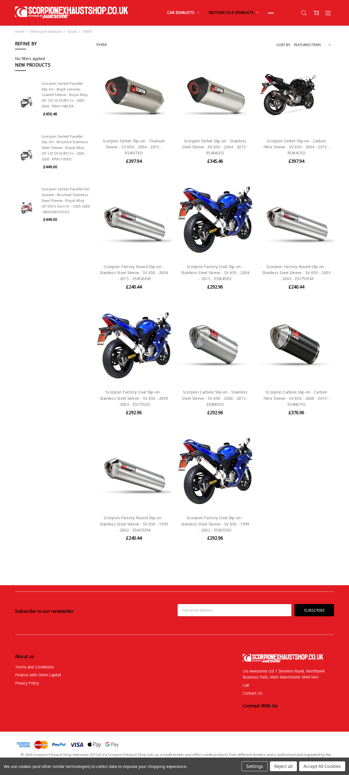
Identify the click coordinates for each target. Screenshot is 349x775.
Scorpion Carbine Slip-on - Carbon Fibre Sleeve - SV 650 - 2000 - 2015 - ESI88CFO (296, 398)
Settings (254, 766)
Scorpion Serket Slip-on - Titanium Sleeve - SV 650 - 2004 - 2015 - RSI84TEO (134, 147)
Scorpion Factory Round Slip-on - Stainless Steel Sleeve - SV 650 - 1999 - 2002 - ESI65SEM (134, 524)
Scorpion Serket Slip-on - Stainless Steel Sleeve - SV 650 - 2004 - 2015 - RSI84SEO (215, 147)
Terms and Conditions (34, 666)
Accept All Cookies (322, 766)
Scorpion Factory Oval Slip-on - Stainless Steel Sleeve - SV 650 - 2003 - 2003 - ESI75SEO (134, 398)
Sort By (283, 44)
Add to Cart (134, 109)
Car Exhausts (181, 12)
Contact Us (252, 693)
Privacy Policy (27, 683)
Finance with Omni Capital (38, 674)
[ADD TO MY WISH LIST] (161, 85)
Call (246, 685)
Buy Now (134, 121)
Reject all (283, 766)
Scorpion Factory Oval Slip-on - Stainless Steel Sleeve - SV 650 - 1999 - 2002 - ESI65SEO (215, 524)
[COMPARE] (161, 76)
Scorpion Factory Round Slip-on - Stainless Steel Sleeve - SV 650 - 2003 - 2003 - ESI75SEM (296, 272)
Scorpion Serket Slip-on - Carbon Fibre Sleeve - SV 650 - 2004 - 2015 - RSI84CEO (296, 147)
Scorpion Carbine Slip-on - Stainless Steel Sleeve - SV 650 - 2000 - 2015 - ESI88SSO (215, 398)
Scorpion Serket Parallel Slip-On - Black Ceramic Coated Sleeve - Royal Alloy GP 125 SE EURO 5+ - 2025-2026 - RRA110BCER (64, 95)
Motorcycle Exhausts (232, 12)
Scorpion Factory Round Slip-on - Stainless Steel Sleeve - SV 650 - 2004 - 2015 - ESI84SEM (134, 272)
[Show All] (271, 13)
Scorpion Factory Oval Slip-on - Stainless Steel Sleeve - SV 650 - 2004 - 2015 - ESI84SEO (215, 272)
